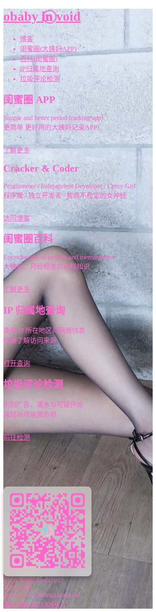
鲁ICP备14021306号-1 (34, 604)
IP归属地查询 (39, 68)
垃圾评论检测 (40, 78)
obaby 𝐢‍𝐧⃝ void (42, 16)
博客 (26, 38)
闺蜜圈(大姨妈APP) (48, 48)
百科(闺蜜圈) (38, 58)
